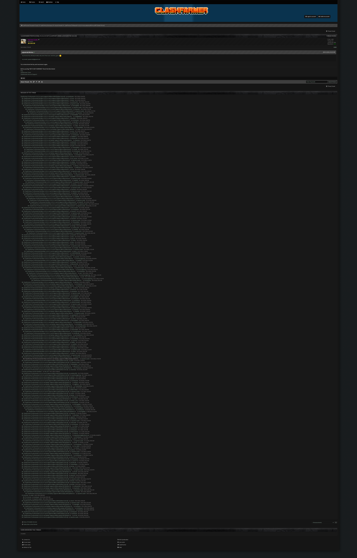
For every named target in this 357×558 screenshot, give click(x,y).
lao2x (72, 169)
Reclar (76, 288)
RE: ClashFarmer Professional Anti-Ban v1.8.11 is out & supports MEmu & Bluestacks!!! (45, 98)
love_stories (74, 158)
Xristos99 (73, 189)
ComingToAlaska (81, 326)
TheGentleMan (74, 115)
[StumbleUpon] (42, 82)
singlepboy (74, 136)
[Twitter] (39, 82)
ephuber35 (73, 142)
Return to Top (27, 547)
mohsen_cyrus (74, 400)
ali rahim (76, 468)
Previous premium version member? (32, 371)
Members (50, 2)
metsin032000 (78, 322)
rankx (75, 399)
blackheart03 (73, 428)
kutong (72, 466)
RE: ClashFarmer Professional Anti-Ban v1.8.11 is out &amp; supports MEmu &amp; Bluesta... (47, 116)
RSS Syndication (123, 539)
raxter (32, 495)
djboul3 (73, 238)
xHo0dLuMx (76, 333)
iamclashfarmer (79, 335)
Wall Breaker (73, 419)
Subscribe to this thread (30, 524)
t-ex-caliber (77, 446)
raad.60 (73, 337)
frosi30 (75, 471)
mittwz (74, 240)
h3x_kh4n (72, 388)
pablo (72, 317)
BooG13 (73, 255)
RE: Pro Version (27, 497)
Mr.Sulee (72, 481)
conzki (72, 393)
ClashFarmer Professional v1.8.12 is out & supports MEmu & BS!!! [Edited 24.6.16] (43, 96)
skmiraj (76, 166)
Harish (75, 442)
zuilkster (73, 162)
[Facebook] (37, 82)
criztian (76, 426)
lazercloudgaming (80, 258)
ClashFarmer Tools (26, 72)
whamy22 (72, 413)
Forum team (27, 542)
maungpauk (74, 348)
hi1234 (72, 145)
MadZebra (76, 415)
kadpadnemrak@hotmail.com (81, 435)
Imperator (77, 109)
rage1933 (72, 417)
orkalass (74, 184)
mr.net (75, 515)
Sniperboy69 (74, 138)
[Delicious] (34, 82)
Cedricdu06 (73, 422)
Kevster (78, 491)
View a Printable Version (30, 522)
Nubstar (72, 395)
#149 (335, 47)
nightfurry (76, 384)
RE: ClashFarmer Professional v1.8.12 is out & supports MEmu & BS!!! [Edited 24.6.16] (45, 360)
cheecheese (73, 369)
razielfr (75, 149)
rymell (76, 124)
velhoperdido (77, 486)
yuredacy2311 (74, 102)
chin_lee (46, 371)
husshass (72, 450)
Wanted (76, 382)
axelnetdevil (74, 291)
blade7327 (73, 289)
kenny (72, 100)
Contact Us (27, 539)
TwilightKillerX (78, 116)
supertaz (73, 306)
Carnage (73, 226)
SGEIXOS (73, 346)
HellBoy (73, 342)
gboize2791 (77, 366)
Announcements (58, 25)
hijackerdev (77, 488)
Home (23, 2)
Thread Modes (331, 36)
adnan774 (72, 457)
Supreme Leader (75, 104)
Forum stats (27, 545)
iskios (72, 237)
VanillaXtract (77, 300)
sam (76, 266)
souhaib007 (74, 215)
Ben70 (75, 439)
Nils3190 (72, 379)
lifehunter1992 (74, 264)
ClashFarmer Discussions (46, 25)
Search (42, 2)
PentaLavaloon (74, 431)
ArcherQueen (70, 96)
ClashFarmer (122, 545)
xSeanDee (77, 140)
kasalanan (73, 164)
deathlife (73, 176)
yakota (73, 353)
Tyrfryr (76, 125)
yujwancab (77, 357)
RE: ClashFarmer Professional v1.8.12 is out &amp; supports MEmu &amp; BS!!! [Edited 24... (47, 366)
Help (57, 2)
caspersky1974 (74, 315)
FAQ (22, 71)
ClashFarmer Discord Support (29, 74)
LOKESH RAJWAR (75, 302)
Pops (76, 173)
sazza (72, 98)
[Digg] (31, 82)
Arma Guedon (74, 207)
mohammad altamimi (76, 186)
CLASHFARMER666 (75, 253)
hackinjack (76, 453)
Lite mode (122, 542)
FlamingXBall (75, 105)
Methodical (79, 167)
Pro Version (25, 495)
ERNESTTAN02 (74, 390)
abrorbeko (74, 144)
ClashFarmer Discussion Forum (30, 25)
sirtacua (76, 433)
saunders (77, 257)
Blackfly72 (73, 118)
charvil (72, 501)
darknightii (76, 504)
